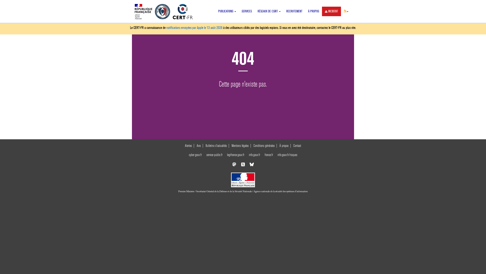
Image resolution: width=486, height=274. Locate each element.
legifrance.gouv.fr (235, 155)
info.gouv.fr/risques (287, 155)
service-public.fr (214, 155)
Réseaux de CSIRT (268, 11)
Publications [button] (226, 11)
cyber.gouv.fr (195, 155)
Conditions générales (264, 145)
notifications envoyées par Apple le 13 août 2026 (194, 27)
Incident (333, 11)
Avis (199, 145)
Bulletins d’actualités (216, 145)
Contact (297, 145)
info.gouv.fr (254, 155)
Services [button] (247, 11)
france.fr (269, 155)
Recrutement (294, 11)
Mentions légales (240, 145)
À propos (313, 11)
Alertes (188, 145)
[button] (346, 11)
